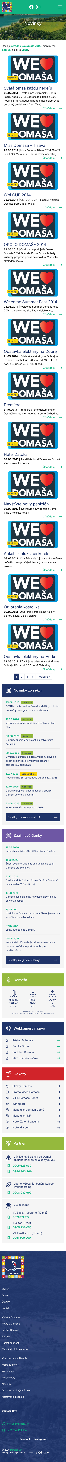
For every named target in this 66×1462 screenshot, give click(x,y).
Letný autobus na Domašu (20, 929)
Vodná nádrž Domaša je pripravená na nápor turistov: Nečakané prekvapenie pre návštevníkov (30, 946)
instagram (40, 1439)
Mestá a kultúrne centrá (15, 1349)
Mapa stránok (9, 1364)
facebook (25, 1439)
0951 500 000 (22, 1237)
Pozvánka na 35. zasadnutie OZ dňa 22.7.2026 (31, 777)
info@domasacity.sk (17, 1423)
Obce (5, 1295)
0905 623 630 (22, 1165)
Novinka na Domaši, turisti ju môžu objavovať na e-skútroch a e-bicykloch (33, 915)
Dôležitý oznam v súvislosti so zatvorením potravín (29, 741)
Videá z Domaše (11, 1317)
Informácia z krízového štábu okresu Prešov (30, 851)
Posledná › (44, 676)
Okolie (5, 1288)
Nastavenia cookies (13, 1396)
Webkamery (8, 1377)
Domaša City (16, 1450)
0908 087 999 (22, 1192)
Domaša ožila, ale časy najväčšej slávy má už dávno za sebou (31, 898)
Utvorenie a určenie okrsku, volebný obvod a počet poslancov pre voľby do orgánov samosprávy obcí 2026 (31, 760)
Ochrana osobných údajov (16, 1390)
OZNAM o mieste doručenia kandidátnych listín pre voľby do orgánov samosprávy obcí (32, 708)
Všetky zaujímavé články (24, 960)
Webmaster (8, 1371)
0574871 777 (21, 1217)
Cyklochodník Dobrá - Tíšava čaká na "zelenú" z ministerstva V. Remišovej (33, 882)
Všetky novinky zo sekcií (24, 817)
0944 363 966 (22, 1171)
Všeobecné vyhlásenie (14, 1358)
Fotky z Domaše (11, 1323)
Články (6, 1301)
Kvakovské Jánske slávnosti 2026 (25, 807)
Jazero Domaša (10, 1330)
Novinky (6, 1383)
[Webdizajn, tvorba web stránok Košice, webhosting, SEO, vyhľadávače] (44, 1452)
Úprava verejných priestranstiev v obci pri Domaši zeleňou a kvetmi (29, 792)
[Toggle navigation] (59, 7)
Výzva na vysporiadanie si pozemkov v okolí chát (30, 725)
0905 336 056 (22, 1227)
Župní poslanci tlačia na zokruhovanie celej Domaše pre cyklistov (30, 865)
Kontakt (6, 1308)
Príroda (6, 1336)
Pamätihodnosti (11, 1342)
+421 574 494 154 (16, 1430)
